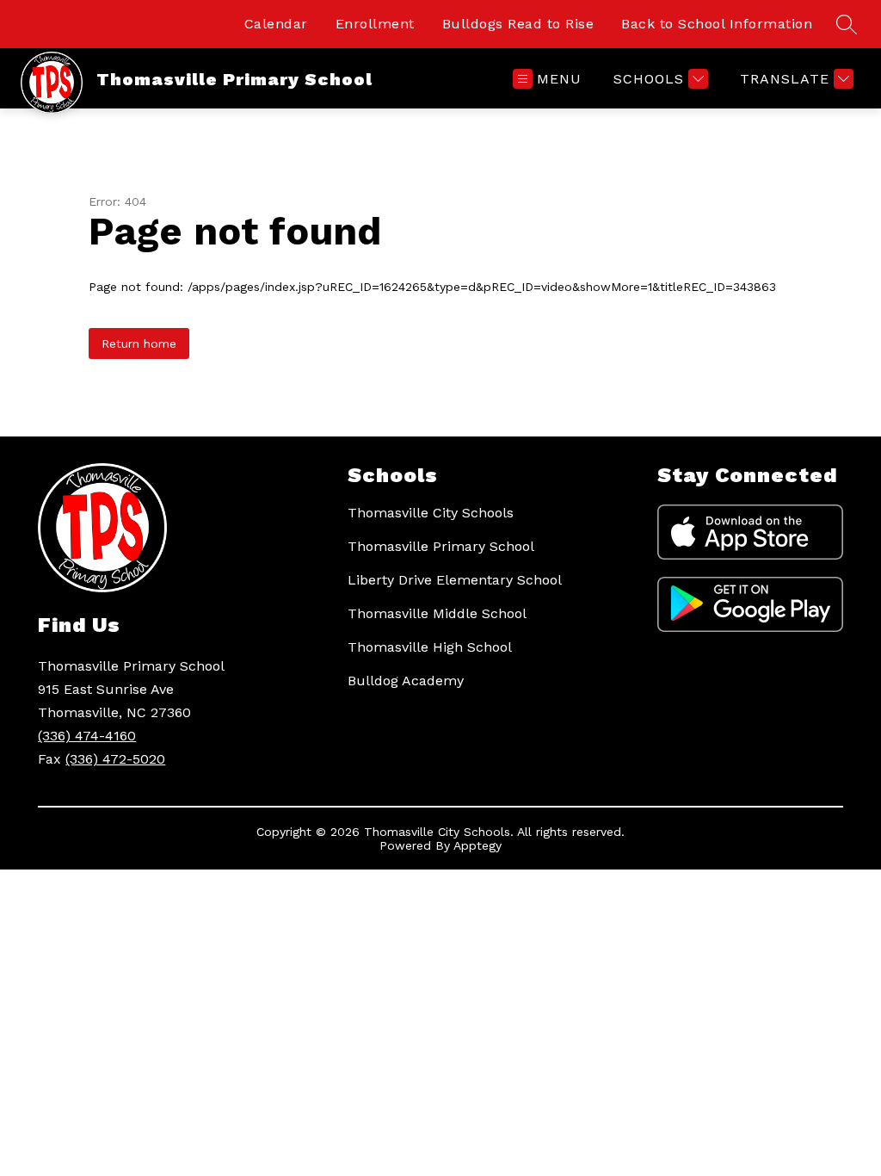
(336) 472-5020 (115, 759)
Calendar (276, 23)
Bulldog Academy (406, 680)
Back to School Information (716, 23)
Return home (139, 343)
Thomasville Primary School (441, 546)
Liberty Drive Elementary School (455, 580)
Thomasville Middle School (437, 613)
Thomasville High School (430, 647)
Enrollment (375, 23)
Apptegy (477, 845)
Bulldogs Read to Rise (518, 23)
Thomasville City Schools (431, 512)
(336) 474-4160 (87, 735)
